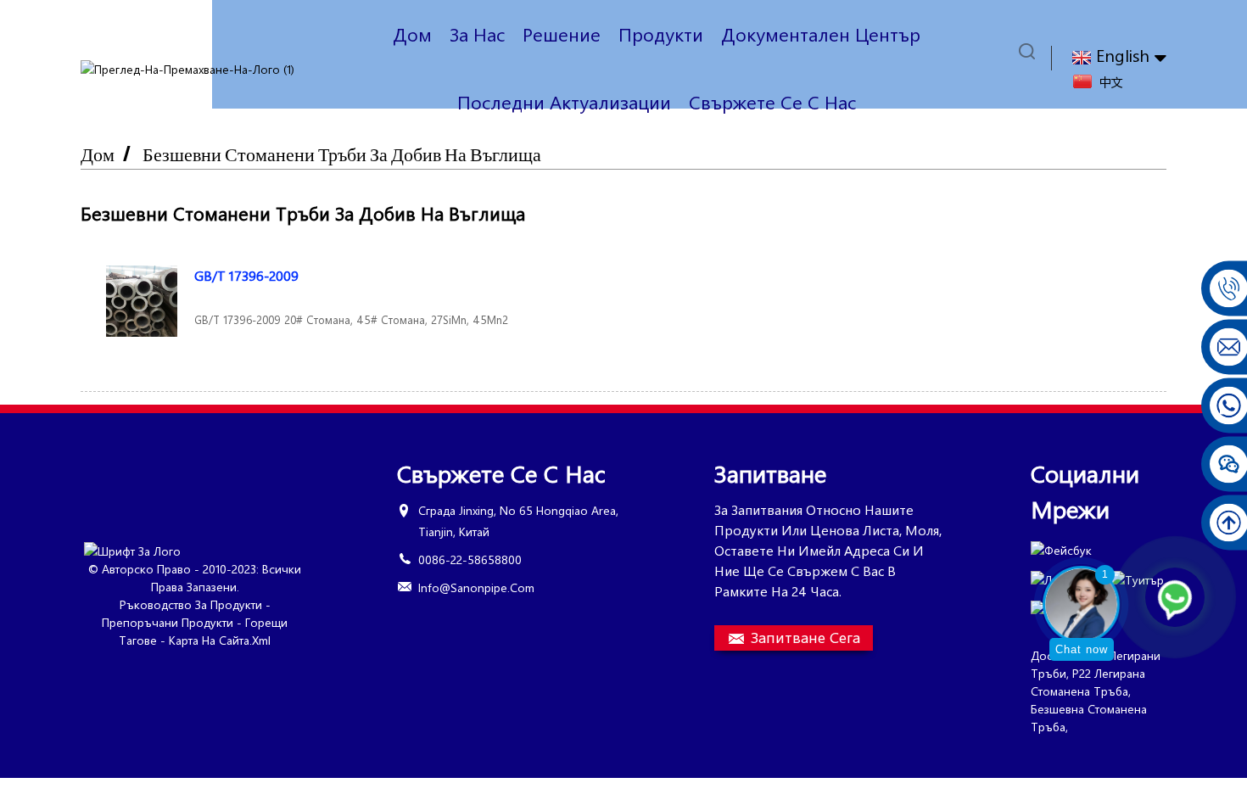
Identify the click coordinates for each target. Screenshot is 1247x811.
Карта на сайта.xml (220, 640)
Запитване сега (805, 637)
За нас (477, 34)
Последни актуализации (564, 102)
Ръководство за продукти (191, 604)
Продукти (660, 34)
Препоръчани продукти (167, 622)
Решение (562, 34)
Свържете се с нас (772, 102)
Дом (412, 34)
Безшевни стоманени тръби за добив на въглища (342, 154)
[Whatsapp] (1175, 597)
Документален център (820, 34)
